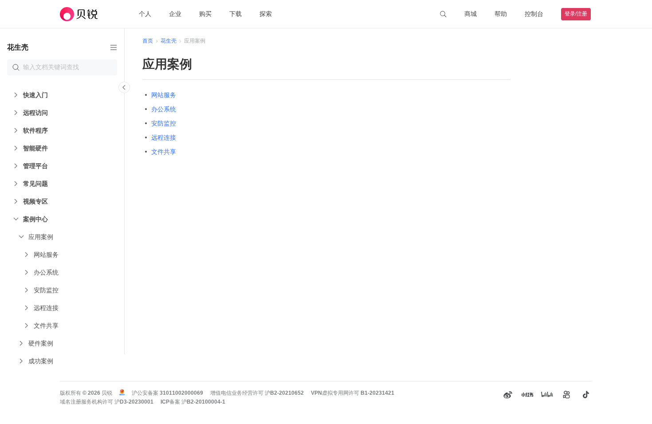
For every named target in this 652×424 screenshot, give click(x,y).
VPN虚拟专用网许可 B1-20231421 (352, 393)
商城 (470, 13)
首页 (147, 41)
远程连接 (163, 137)
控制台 (534, 13)
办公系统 (163, 109)
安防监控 (163, 123)
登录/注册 (576, 14)
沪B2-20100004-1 (203, 402)
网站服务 (163, 94)
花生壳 (169, 41)
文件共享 (163, 151)
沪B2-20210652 (284, 393)
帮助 (501, 13)
